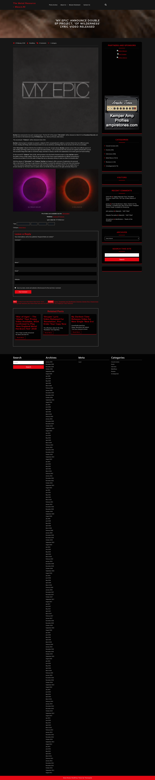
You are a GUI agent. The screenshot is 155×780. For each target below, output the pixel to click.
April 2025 (48, 383)
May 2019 (48, 551)
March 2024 (49, 414)
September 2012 (50, 741)
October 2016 (49, 625)
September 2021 (50, 485)
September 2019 (50, 542)
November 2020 (50, 509)
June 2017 (48, 606)
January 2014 (49, 703)
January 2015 (49, 675)
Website (62, 216)
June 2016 (48, 635)
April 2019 (48, 554)
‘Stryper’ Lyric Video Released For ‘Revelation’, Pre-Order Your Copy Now (55, 320)
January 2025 (49, 390)
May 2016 (48, 637)
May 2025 (48, 381)
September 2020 (50, 514)
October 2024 (49, 397)
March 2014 (49, 699)
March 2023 (49, 442)
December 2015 (50, 649)
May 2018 (48, 580)
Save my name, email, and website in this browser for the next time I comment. (39, 288)
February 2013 (49, 730)
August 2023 (49, 430)
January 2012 (49, 760)
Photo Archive (53, 5)
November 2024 (50, 395)
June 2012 (48, 748)
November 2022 (50, 452)
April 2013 (48, 725)
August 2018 (49, 573)
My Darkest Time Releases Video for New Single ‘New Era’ (82, 319)
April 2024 (48, 411)
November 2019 (50, 537)
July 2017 (48, 604)
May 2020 (48, 523)
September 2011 (50, 770)
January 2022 (49, 476)
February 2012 (49, 758)
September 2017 (50, 599)
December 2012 (50, 734)
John (61, 19)
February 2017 (49, 616)
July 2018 (48, 575)
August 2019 (49, 544)
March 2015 (49, 670)
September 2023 (50, 428)
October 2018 (49, 568)
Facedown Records (23, 223)
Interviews (109, 154)
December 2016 (50, 620)
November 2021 (50, 480)
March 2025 (49, 385)
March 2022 (49, 471)
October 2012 (49, 739)
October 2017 (49, 597)
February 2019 (49, 559)
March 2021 (49, 499)
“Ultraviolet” (66, 213)
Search (121, 259)
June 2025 (48, 378)
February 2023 (49, 445)
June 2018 (48, 578)
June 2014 (48, 692)
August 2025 (49, 373)
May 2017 (48, 608)
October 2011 (49, 767)
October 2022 (49, 454)
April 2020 (48, 525)
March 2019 (49, 556)
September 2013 (50, 713)
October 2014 (49, 682)
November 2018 (50, 566)
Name (17, 262)
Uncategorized (110, 166)
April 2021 (48, 497)
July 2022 (48, 461)
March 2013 (49, 727)
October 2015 (49, 654)
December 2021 (50, 478)
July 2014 (48, 689)
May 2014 (48, 694)
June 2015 (48, 663)
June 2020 (48, 521)
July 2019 (48, 547)
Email (17, 271)
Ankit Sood (63, 12)
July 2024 (48, 404)
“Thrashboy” (64, 8)
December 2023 (50, 421)
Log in (79, 362)
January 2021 (49, 504)
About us (63, 5)
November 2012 (50, 737)
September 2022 (50, 457)
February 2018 (49, 587)
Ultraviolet (42, 223)
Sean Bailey (63, 29)
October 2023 (49, 426)
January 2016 (49, 646)
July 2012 (48, 746)
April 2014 (48, 696)
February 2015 (49, 673)
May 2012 (48, 751)
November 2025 (50, 366)
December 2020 (50, 506)
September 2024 (50, 400)
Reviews (108, 162)
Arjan (62, 15)
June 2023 (48, 435)
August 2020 (49, 516)
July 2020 (48, 518)
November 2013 (50, 708)
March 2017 (49, 613)
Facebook (55, 216)
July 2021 (48, 490)
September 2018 (50, 570)
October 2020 (49, 511)
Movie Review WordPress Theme (72, 778)
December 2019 (50, 535)
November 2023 (50, 423)
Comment (18, 240)
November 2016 (50, 623)
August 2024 (49, 402)
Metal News (22, 227)
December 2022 (50, 449)
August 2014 (49, 687)
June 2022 (48, 464)
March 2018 (49, 585)
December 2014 (50, 677)
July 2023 (48, 433)
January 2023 (49, 447)
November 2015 (50, 651)
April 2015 (48, 668)
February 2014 (49, 701)
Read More (20, 337)
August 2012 (49, 744)
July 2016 (48, 632)
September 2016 (50, 627)
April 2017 (48, 611)
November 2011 (50, 765)
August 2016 (49, 630)
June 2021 (48, 492)
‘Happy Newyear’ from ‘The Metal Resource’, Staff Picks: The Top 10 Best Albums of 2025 (121, 198)
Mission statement (74, 5)
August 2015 (49, 658)
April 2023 (48, 440)
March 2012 (49, 756)
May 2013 (48, 722)
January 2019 (49, 561)
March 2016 (49, 642)
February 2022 (49, 473)
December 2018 (50, 563)
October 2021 (49, 483)
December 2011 (50, 763)
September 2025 (50, 371)
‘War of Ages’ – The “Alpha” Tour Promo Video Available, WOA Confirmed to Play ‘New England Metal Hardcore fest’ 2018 (27, 322)
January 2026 (49, 362)
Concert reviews (111, 146)
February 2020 (49, 530)
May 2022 (48, 466)
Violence (51, 223)
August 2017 (49, 601)
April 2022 (48, 468)
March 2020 (49, 528)
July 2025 (48, 376)
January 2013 (49, 732)
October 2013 (49, 711)
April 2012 (48, 753)
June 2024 (48, 407)
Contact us (86, 5)
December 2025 (50, 364)
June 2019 (48, 549)
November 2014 (50, 680)
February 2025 (49, 388)
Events (108, 150)
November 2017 (50, 594)
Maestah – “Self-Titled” (123, 211)
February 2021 (49, 502)
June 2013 (48, 720)
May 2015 (48, 665)
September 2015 (50, 656)
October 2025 (49, 369)
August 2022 (49, 459)
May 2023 (48, 438)
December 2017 (50, 592)
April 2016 (48, 639)
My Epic (34, 223)
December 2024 (50, 392)
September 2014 (50, 684)
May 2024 (48, 409)
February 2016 (49, 644)
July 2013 (48, 718)
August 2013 (49, 715)
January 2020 (49, 532)
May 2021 (48, 495)
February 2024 (49, 416)
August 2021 (49, 487)
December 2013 (50, 706)
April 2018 (48, 582)
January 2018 (49, 589)
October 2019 (49, 540)
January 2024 (49, 419)
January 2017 (49, 618)
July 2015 (48, 661)
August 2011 (49, 772)
